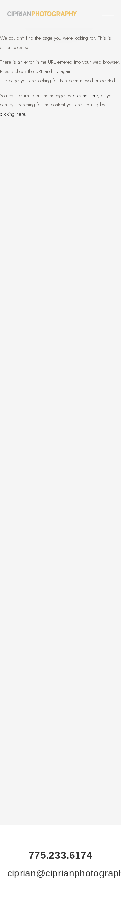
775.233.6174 (60, 855)
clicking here (85, 95)
